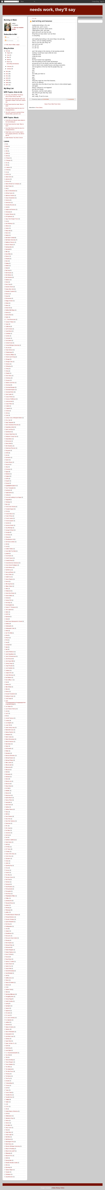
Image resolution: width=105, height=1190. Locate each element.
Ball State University (10, 239)
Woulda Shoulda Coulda (11, 1162)
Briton (7, 305)
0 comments (71, 99)
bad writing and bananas (13, 63)
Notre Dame (9, 842)
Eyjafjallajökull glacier (11, 485)
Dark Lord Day (9, 429)
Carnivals (8, 338)
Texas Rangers (9, 1062)
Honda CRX (8, 600)
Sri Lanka (8, 1012)
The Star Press (9, 1071)
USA (7, 1113)
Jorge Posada (9, 665)
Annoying (8, 211)
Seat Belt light (9, 973)
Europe (7, 483)
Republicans (9, 933)
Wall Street (8, 1139)
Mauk (7, 746)
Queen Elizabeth (10, 921)
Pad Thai (8, 879)
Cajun (7, 324)
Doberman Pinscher (10, 448)
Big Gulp (8, 270)
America (8, 200)
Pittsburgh (8, 910)
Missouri (8, 769)
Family (7, 495)
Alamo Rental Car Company (12, 183)
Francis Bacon (9, 513)
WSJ (7, 1165)
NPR (7, 844)
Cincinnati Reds (9, 392)
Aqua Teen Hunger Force (12, 218)
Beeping (8, 258)
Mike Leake (8, 762)
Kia (6, 682)
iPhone (7, 637)
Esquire (7, 480)
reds (7, 928)
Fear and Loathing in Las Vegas (13, 497)
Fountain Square (10, 509)
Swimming (8, 1048)
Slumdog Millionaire (10, 994)
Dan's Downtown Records (12, 424)
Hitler (7, 588)
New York (8, 818)
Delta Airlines (9, 438)
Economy (8, 469)
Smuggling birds (9, 996)
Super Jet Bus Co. (10, 1043)
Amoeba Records (10, 204)
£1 (6, 148)
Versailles (8, 1125)
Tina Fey (8, 1078)
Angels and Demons (11, 209)
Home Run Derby (10, 593)
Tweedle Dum (9, 1097)
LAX (7, 711)
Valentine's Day (9, 1118)
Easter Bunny (9, 462)
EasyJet (8, 464)
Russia (7, 956)
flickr (7, 504)
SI (6, 987)
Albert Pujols (9, 186)
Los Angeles (9, 722)
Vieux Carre (8, 1127)
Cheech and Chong (10, 356)
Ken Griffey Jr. (9, 679)
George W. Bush (10, 530)
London (7, 720)
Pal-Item (8, 881)
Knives (7, 691)
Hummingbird (9, 605)
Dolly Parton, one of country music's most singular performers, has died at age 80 (15, 133)
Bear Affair (8, 254)
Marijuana (8, 734)
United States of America (12, 1111)
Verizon (7, 1122)
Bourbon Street (9, 286)
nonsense (8, 832)
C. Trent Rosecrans (10, 319)
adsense (8, 179)
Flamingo (8, 502)
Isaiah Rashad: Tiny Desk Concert (14, 137)
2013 (7, 71)
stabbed (8, 1022)
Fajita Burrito (9, 492)
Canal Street (9, 331)
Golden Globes (9, 548)
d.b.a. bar (8, 420)
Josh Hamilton (9, 668)
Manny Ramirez (9, 732)
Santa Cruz (8, 966)
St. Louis (8, 1015)
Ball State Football (10, 237)
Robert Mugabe (9, 949)
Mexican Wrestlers (10, 755)
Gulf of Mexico (9, 567)
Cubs (7, 415)
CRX (7, 413)
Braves (7, 293)
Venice (7, 1120)
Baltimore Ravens (10, 242)
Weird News (9, 1144)
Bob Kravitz (8, 272)
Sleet (7, 991)
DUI (6, 455)
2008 (7, 82)
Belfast (7, 265)
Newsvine (8, 823)
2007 (7, 84)
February (9, 66)
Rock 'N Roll (9, 954)
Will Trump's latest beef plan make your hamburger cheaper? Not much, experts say (16, 100)
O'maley (8, 851)
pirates (7, 905)
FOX (7, 511)
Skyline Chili (8, 989)
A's (6, 172)
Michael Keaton (9, 757)
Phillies (7, 898)
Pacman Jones (9, 877)
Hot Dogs (8, 602)
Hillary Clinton (9, 586)
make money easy (10, 727)
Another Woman (10, 214)
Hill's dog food (9, 583)
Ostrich (7, 872)
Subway (8, 1038)
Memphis (8, 753)
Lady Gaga (8, 698)
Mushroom (8, 795)
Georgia (8, 532)
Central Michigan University (12, 345)
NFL (7, 825)
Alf (6, 188)
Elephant (8, 473)
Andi (7, 207)
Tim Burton (8, 1076)
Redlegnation (9, 926)
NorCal (7, 835)
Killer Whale (8, 686)
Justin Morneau (9, 675)
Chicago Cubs (9, 361)
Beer (7, 261)
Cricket (7, 410)
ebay (7, 466)
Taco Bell (8, 1055)
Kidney (7, 684)
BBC (7, 251)
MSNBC (8, 790)
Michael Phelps (9, 760)
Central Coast (9, 342)
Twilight (7, 1099)
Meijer (7, 750)
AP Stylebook (9, 216)
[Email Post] (74, 99)
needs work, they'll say (52, 9)
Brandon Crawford (10, 291)
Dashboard (8, 431)
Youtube (8, 1172)
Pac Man (8, 874)
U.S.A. (7, 1106)
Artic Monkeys (9, 223)
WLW (7, 1158)
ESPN (7, 478)
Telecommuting (9, 1059)
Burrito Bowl (8, 314)
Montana (8, 776)
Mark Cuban (9, 736)
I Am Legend (9, 609)
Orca (7, 867)
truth (7, 1087)
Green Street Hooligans (11, 565)
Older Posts (54, 104)
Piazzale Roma (9, 903)
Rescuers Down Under (11, 938)
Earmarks (8, 457)
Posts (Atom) (39, 107)
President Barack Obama (12, 914)
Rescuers (8, 935)
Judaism (8, 670)
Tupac (7, 1090)
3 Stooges (8, 160)
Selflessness (9, 977)
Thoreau (8, 1073)
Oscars (7, 870)
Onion (7, 860)
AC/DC (7, 174)
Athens (7, 225)
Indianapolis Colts (10, 628)
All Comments (9, 40)
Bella (7, 268)
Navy (7, 811)
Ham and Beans (10, 572)
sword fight (8, 1050)
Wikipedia (8, 1153)
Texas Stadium (9, 1064)
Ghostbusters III (10, 539)
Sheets (7, 984)
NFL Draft (8, 828)
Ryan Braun (8, 959)
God (7, 546)
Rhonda (7, 940)
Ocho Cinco (8, 856)
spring (7, 1003)
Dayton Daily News (10, 434)
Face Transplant (10, 488)
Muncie (7, 793)
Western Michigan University (13, 1146)
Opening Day (9, 865)
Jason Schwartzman (11, 656)
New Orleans (9, 816)
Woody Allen (9, 1160)
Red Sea (8, 924)
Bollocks (8, 279)
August (9, 52)
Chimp (7, 368)
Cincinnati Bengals (10, 387)
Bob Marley (8, 275)
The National (9, 1069)
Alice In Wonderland (10, 190)
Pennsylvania (9, 888)
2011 (7, 76)
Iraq (6, 642)
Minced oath (9, 764)
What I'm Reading (10, 1148)
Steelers (8, 1029)
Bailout (7, 235)
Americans (8, 202)
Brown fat (8, 307)
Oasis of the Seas (10, 853)
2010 (7, 78)
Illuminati (8, 616)
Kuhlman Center (10, 696)
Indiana (7, 623)
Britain (7, 303)
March (8, 61)
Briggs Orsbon (9, 300)
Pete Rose (8, 893)
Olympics (8, 858)
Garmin (7, 523)
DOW (7, 452)
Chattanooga (9, 352)
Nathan (7, 807)
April (8, 59)
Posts (7, 37)
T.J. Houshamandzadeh (11, 1052)
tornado (7, 1080)
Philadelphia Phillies (10, 895)
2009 (7, 80)
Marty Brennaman (10, 739)
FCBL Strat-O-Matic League (12, 44)
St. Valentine (9, 1020)
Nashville (8, 802)
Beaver (7, 256)
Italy (7, 649)
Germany (8, 534)
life (6, 715)
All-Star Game (9, 193)
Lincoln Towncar (10, 718)
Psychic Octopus (10, 919)
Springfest (8, 1005)
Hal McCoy (8, 569)
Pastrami (8, 884)
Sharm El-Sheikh (10, 982)
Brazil (7, 296)
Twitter (7, 1101)
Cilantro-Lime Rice (10, 382)
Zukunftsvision (9, 1176)
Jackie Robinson (10, 651)
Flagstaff (8, 499)
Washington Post (10, 1141)
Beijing (7, 263)
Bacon (7, 232)
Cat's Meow (8, 340)
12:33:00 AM (45, 99)
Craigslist (8, 408)
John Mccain (9, 658)
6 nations (8, 167)
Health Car (8, 576)
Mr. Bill (7, 788)
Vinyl (7, 1129)
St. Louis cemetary (10, 1017)
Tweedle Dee (9, 1094)
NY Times (8, 849)
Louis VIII (8, 725)
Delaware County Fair (11, 436)
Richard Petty (9, 945)
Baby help (8, 230)
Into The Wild (9, 633)
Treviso (7, 1085)
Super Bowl (8, 1041)
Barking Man (9, 247)
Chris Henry (9, 375)
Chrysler (8, 380)
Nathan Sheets (9, 809)
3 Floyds (8, 158)
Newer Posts (48, 104)
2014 (7, 51)
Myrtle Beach (9, 797)
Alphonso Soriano (10, 195)
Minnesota (8, 767)
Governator (8, 555)
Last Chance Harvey (11, 708)
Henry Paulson (9, 579)
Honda (7, 597)
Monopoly (8, 774)
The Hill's (8, 1066)
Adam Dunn (8, 176)
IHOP (7, 614)
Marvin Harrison (10, 741)
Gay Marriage (9, 527)
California (8, 326)
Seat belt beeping (10, 970)
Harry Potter (9, 574)
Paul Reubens (9, 886)
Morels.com (8, 781)
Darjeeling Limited (10, 427)
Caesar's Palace (10, 321)
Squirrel (7, 1008)
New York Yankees (10, 821)
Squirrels (8, 1010)
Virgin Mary (8, 1132)
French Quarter (9, 520)
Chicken (8, 364)
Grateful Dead (9, 560)
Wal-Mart (8, 1136)
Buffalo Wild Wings (10, 310)
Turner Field (9, 1092)
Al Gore (7, 181)
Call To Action (9, 328)
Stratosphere (9, 1034)
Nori (7, 837)
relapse (7, 931)
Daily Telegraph (9, 422)
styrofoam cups (9, 1036)
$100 (7, 146)
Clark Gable (8, 394)
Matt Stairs (8, 743)
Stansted (8, 1024)
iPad (7, 635)
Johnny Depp (9, 663)
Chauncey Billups (10, 354)
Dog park (8, 450)
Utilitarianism (9, 1115)
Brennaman (8, 298)
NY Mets (8, 846)
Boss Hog (8, 284)
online (7, 863)
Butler (7, 317)
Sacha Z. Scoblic (10, 961)
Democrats (8, 441)
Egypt (7, 471)
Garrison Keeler (9, 525)
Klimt (7, 689)
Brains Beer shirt (10, 289)
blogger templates (46, 1188)
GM (6, 544)
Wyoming (8, 1167)
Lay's (7, 713)
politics (7, 912)
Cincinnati (8, 385)
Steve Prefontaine (10, 1031)
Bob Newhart (9, 277)
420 (6, 165)
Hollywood (8, 590)
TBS (7, 1057)
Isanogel (8, 644)
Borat (7, 282)
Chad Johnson (9, 349)
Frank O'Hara (9, 516)
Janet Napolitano (10, 654)
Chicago (8, 359)
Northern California (10, 839)
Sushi (7, 1045)
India (7, 619)
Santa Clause (9, 963)
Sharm (7, 980)
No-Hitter (8, 830)
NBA (7, 814)
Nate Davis (8, 804)
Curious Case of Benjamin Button (14, 417)
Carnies (7, 335)
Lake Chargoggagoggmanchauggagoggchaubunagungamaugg (16, 702)
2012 (7, 73)
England (8, 476)
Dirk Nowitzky (9, 445)
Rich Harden (9, 942)
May (8, 57)
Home (59, 104)
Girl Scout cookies (10, 541)
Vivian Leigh (8, 1134)
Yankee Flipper (9, 1169)
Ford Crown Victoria (10, 506)
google (7, 553)
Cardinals (8, 333)
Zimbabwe (8, 1174)
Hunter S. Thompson (11, 607)
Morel (7, 778)
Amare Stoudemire (10, 197)
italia (7, 647)
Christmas (8, 378)
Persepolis (8, 891)
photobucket (9, 900)
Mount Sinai (8, 786)
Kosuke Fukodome (10, 693)
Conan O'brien (9, 396)
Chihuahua (8, 366)
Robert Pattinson (10, 952)
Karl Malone (8, 677)
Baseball (8, 249)
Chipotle (8, 373)
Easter (7, 459)
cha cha (8, 347)
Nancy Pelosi (9, 800)
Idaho (7, 612)
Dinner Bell (8, 443)
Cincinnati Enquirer (10, 389)
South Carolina (9, 1001)
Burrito (7, 312)
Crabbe (7, 406)
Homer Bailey (9, 595)
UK (6, 1108)
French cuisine (9, 518)
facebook (8, 490)
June (8, 55)
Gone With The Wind (11, 551)
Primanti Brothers (10, 917)
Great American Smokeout (12, 562)
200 (6, 151)
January (9, 68)
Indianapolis (8, 626)
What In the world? (10, 1151)
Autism (7, 228)
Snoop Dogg (9, 998)
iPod (7, 640)
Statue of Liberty (10, 1027)
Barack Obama (9, 244)
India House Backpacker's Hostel (14, 621)
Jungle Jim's (9, 672)
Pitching (7, 907)
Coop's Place (9, 403)
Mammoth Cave (9, 729)
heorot (7, 581)
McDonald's (8, 748)
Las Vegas (8, 706)
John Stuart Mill (9, 661)
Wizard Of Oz (9, 1155)
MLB (7, 771)
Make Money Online (58, 1188)
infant (7, 630)
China (7, 371)
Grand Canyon (9, 558)
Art (6, 221)
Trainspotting (9, 1083)
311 (6, 162)
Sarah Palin (8, 968)
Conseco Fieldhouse (11, 399)
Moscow (8, 783)
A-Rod (7, 169)
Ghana (7, 537)
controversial (9, 401)
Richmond (8, 947)
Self (6, 975)
